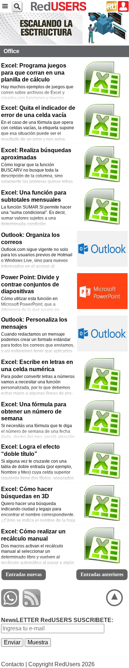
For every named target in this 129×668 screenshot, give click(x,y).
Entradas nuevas (24, 574)
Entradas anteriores (102, 574)
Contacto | (14, 664)
